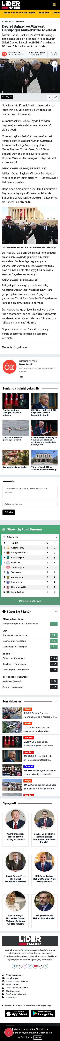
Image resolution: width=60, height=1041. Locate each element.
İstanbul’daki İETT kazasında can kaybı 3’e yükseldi (37, 729)
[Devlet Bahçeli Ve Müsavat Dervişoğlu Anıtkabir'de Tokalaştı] (30, 225)
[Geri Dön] (8, 1032)
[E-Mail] (21, 377)
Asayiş (28, 709)
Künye (19, 1006)
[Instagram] (24, 966)
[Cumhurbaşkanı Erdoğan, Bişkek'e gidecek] (15, 400)
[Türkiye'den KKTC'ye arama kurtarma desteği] (44, 457)
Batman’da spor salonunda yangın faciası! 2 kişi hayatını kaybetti (39, 715)
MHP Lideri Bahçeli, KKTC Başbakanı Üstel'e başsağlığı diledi (43, 412)
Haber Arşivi (11, 997)
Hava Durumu (12, 978)
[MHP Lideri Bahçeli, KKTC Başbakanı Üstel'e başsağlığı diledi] (44, 400)
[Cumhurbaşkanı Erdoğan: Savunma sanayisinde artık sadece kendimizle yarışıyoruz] (44, 428)
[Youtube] (35, 966)
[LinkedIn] (30, 966)
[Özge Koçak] (9, 366)
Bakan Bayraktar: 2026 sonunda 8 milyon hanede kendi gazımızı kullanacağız (39, 772)
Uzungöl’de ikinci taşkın (14, 467)
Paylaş (9, 97)
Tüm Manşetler (13, 991)
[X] (19, 966)
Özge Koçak (25, 364)
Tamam (38, 1037)
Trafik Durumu (12, 985)
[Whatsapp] (45, 966)
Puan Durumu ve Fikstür (17, 988)
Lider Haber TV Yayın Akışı (38, 1006)
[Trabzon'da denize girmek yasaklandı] (15, 428)
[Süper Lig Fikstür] (56, 611)
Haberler (6, 22)
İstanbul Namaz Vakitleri (17, 981)
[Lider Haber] (11, 5)
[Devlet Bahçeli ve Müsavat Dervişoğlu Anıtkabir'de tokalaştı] (30, 75)
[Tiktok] (40, 966)
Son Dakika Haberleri (16, 994)
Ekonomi (44, 12)
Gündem (19, 22)
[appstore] (17, 1014)
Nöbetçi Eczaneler (14, 975)
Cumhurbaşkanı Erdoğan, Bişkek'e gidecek (11, 412)
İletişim (8, 1006)
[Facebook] (14, 966)
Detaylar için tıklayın (30, 601)
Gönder (9, 512)
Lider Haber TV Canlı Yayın (19, 12)
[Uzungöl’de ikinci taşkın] (15, 457)
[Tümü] (56, 701)
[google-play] (43, 1014)
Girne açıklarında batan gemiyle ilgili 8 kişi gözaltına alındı (40, 787)
